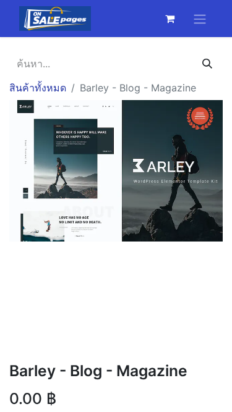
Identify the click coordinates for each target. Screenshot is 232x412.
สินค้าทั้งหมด (37, 88)
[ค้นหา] (207, 63)
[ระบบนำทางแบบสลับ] (200, 18)
